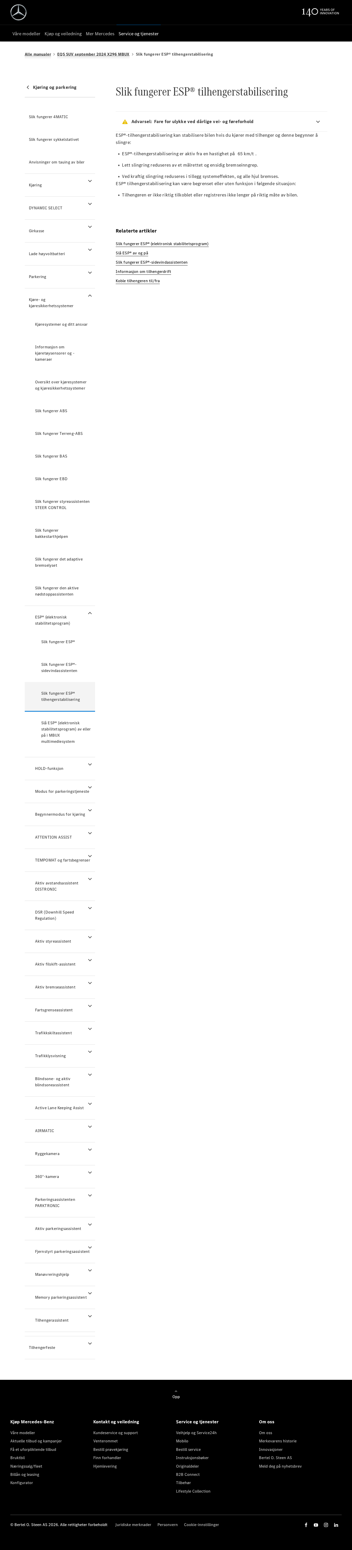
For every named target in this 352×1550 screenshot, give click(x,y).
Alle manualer (38, 54)
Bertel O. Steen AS (275, 1457)
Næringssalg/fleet (26, 1466)
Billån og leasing (24, 1474)
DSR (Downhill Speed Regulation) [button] (54, 915)
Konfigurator (21, 1482)
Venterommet (105, 1441)
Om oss (265, 1432)
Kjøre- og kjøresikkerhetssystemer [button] (51, 302)
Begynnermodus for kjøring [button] (60, 814)
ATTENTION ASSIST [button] (53, 837)
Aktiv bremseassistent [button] (55, 987)
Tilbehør (183, 1482)
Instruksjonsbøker (192, 1457)
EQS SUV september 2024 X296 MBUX (93, 54)
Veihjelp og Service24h (196, 1432)
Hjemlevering (105, 1466)
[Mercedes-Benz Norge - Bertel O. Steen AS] (18, 12)
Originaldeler (187, 1466)
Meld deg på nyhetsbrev (280, 1466)
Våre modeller (22, 1432)
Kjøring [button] (35, 185)
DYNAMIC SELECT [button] (46, 208)
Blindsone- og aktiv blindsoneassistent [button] (53, 1082)
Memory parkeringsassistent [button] (61, 1297)
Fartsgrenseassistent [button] (54, 1010)
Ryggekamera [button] (47, 1153)
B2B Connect (188, 1474)
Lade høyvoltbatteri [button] (47, 253)
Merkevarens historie (278, 1441)
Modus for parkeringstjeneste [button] (62, 791)
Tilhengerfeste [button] (42, 1347)
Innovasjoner (271, 1449)
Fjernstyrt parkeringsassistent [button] (62, 1251)
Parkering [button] (37, 276)
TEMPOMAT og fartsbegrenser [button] (62, 860)
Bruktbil (17, 1457)
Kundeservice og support (115, 1432)
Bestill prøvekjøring (110, 1449)
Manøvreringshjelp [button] (52, 1274)
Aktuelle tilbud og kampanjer (36, 1441)
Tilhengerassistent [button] (52, 1320)
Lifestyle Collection (193, 1491)
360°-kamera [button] (47, 1176)
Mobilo (182, 1441)
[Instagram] (326, 1525)
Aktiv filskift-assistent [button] (55, 964)
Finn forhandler (107, 1457)
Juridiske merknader (133, 1524)
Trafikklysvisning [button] (50, 1055)
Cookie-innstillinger (201, 1524)
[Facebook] (306, 1525)
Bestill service (188, 1449)
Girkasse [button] (36, 231)
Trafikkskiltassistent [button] (53, 1033)
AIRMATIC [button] (44, 1130)
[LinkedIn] (336, 1525)
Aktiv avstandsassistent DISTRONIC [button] (57, 886)
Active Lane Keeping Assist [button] (59, 1107)
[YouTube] (316, 1525)
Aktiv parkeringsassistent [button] (58, 1228)
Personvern (167, 1524)
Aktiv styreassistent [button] (53, 941)
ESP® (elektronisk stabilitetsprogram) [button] (52, 620)
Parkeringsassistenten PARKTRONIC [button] (55, 1202)
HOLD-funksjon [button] (49, 768)
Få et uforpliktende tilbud (33, 1449)
